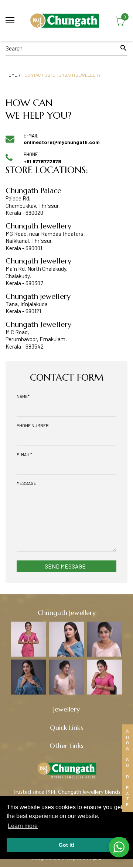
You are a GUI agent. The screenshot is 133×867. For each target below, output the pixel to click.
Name (23, 396)
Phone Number (33, 425)
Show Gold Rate (127, 768)
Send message (65, 566)
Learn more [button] (23, 826)
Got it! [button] (67, 845)
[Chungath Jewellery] (66, 20)
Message (26, 483)
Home (11, 74)
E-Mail (24, 454)
